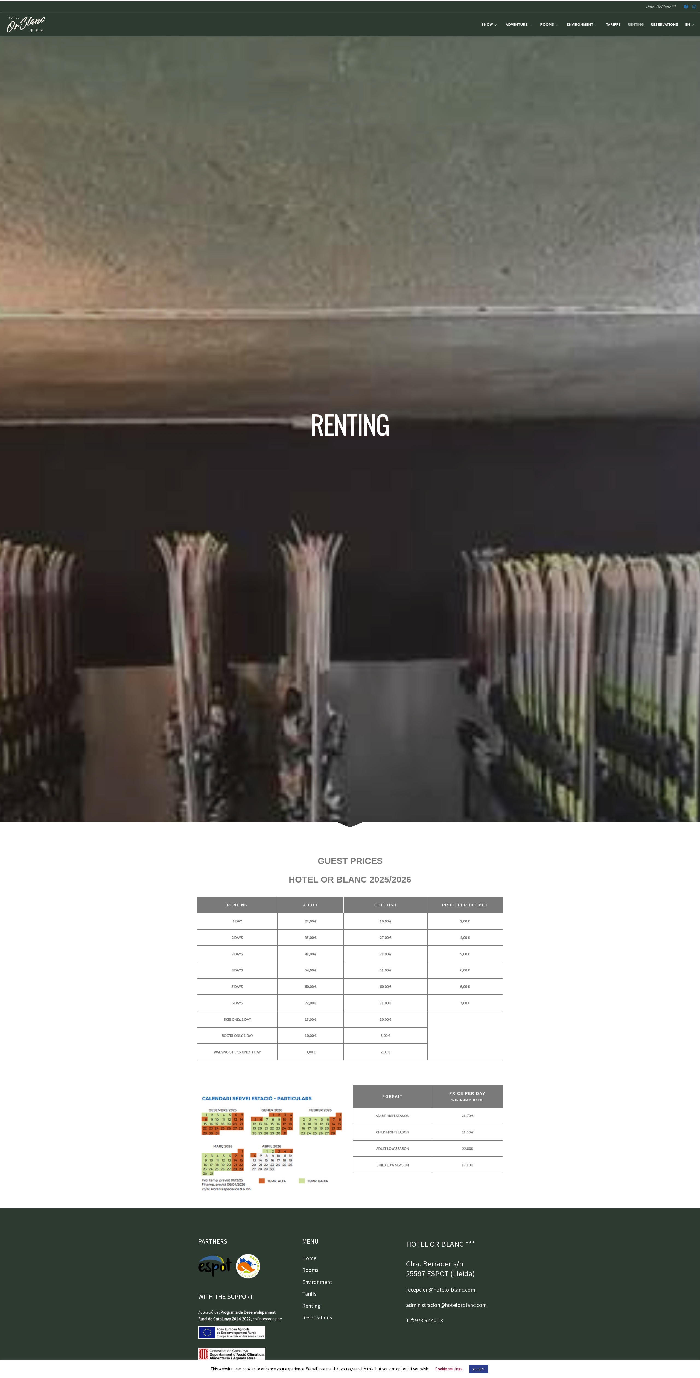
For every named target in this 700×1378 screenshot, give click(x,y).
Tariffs (309, 1293)
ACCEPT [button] (478, 1369)
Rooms (310, 1269)
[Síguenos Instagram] (694, 7)
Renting (311, 1305)
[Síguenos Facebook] (686, 7)
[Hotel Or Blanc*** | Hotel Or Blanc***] (26, 23)
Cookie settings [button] (448, 1368)
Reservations (317, 1317)
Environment (317, 1281)
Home (309, 1258)
